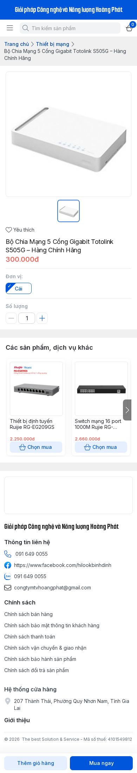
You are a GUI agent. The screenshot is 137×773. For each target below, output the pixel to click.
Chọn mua (39, 447)
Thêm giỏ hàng (35, 763)
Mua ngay (101, 763)
